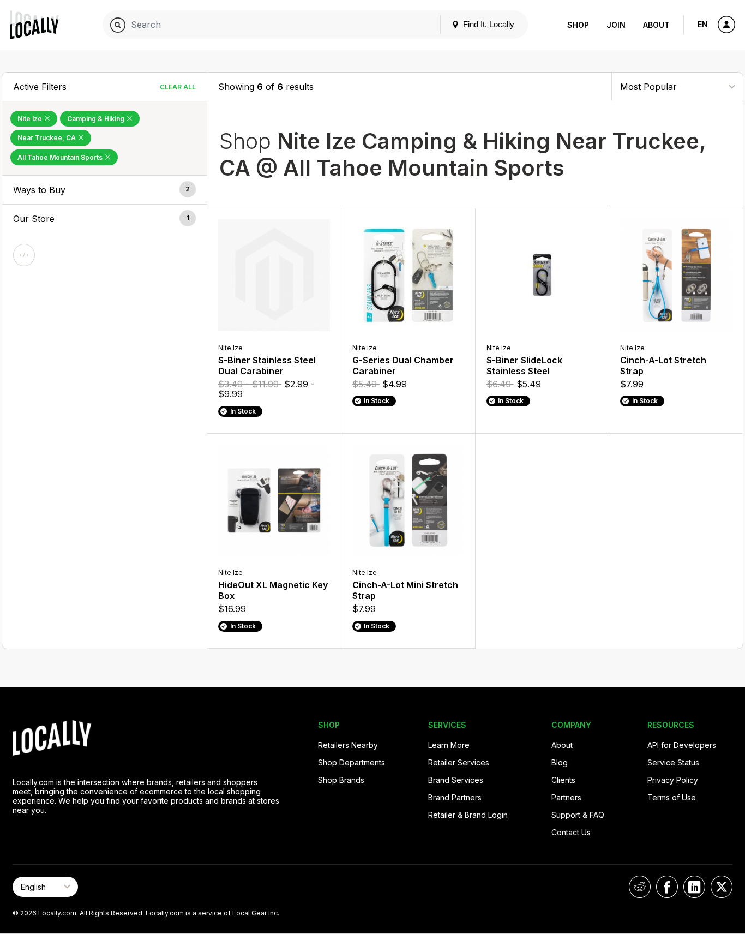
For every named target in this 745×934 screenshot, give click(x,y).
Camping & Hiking (96, 119)
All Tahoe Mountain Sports (60, 157)
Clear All (178, 87)
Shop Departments (351, 762)
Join (616, 24)
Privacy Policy (672, 780)
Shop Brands (341, 780)
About (656, 24)
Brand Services (455, 780)
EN (703, 24)
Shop (578, 24)
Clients (563, 780)
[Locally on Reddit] (640, 887)
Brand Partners (455, 797)
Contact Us (571, 832)
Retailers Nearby (348, 745)
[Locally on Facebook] (667, 887)
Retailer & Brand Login (468, 814)
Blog (559, 762)
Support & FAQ (577, 814)
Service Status (673, 762)
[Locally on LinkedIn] (694, 887)
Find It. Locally (487, 24)
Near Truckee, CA (47, 138)
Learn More (449, 745)
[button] (104, 190)
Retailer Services (458, 762)
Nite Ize (30, 119)
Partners (566, 797)
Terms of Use (671, 797)
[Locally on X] (721, 887)
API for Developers (681, 745)
